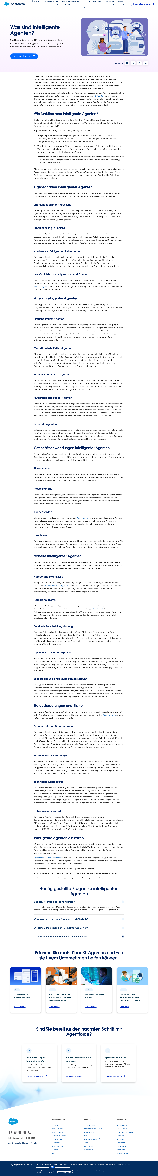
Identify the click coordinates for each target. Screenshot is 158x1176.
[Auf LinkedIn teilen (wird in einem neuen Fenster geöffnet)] (127, 63)
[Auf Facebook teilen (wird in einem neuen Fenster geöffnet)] (139, 63)
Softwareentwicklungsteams (57, 585)
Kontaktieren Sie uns (113, 1076)
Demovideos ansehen (35, 1076)
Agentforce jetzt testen (23, 56)
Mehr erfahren (20, 1007)
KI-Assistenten (109, 715)
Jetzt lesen (124, 1007)
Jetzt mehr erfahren (74, 1076)
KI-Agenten (99, 96)
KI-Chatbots (98, 609)
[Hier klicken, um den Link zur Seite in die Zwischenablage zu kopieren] (145, 63)
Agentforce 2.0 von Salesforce (47, 857)
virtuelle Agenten (41, 286)
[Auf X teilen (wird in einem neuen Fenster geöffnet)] (133, 63)
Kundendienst (83, 518)
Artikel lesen (54, 1007)
